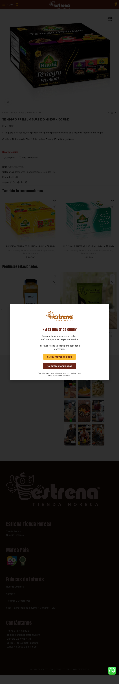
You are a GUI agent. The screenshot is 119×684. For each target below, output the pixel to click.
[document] (59, 342)
